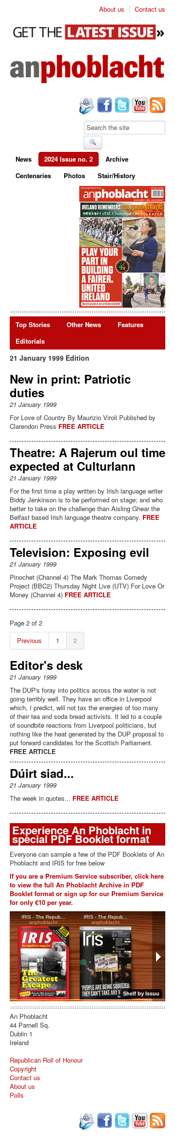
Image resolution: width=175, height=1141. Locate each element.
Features (130, 324)
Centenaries (33, 175)
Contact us (150, 9)
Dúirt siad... (42, 773)
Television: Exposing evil (79, 552)
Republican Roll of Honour (46, 1060)
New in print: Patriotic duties (70, 385)
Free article (81, 426)
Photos (74, 175)
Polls (17, 1095)
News (24, 159)
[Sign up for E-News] (85, 107)
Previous (29, 640)
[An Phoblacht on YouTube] (139, 106)
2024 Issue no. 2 (68, 159)
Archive (116, 159)
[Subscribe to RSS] (156, 106)
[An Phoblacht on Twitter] (121, 106)
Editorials (30, 341)
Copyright (23, 1068)
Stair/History (116, 175)
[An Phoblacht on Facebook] (103, 106)
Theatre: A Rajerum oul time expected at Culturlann (87, 459)
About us (111, 9)
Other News (84, 324)
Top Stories (33, 324)
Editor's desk (46, 665)
